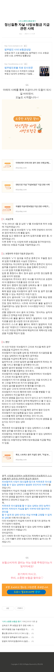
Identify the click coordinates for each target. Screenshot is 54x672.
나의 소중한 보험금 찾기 (27, 21)
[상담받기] (27, 596)
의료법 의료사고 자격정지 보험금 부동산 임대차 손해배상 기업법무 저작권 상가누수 (19, 72)
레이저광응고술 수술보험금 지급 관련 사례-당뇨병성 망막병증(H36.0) (16, 629)
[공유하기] (11, 608)
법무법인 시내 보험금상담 (18, 49)
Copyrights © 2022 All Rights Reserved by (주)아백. (27, 664)
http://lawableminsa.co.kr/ (14, 64)
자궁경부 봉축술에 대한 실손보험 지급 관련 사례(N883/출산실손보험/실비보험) (16, 637)
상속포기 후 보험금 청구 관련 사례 (16, 625)
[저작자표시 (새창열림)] (26, 608)
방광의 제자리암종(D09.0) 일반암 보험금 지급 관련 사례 (16, 641)
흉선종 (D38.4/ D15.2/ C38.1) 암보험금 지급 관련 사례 (16, 633)
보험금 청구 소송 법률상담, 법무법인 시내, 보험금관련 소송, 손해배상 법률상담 (27, 54)
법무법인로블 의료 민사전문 (19, 67)
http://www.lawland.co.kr (14, 46)
